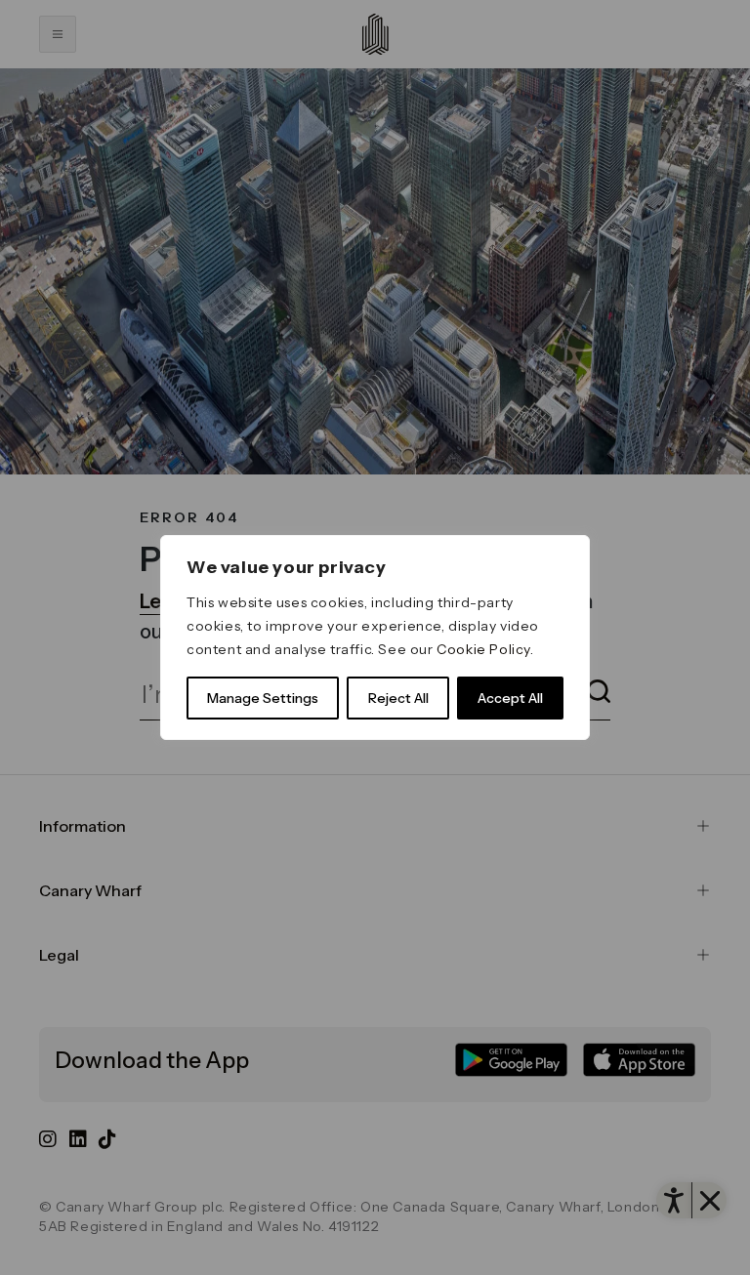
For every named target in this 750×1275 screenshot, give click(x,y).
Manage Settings (262, 698)
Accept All (510, 698)
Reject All (398, 698)
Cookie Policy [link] (483, 649)
